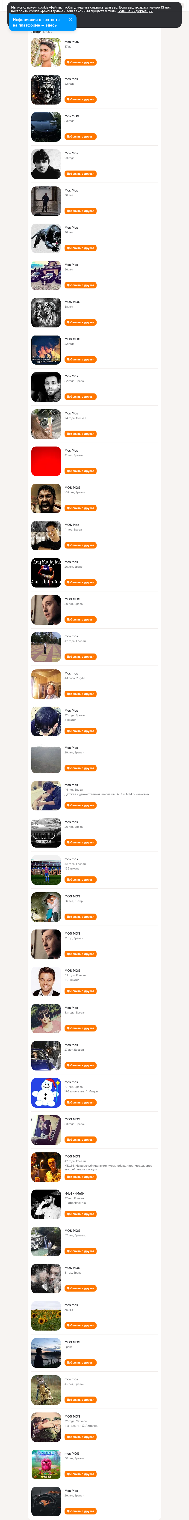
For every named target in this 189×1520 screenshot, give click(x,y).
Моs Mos (71, 376)
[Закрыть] (70, 20)
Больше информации (135, 11)
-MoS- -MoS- (74, 1193)
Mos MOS (72, 116)
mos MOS (72, 42)
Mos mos (71, 673)
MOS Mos (72, 525)
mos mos (71, 636)
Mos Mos (71, 79)
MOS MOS (72, 302)
